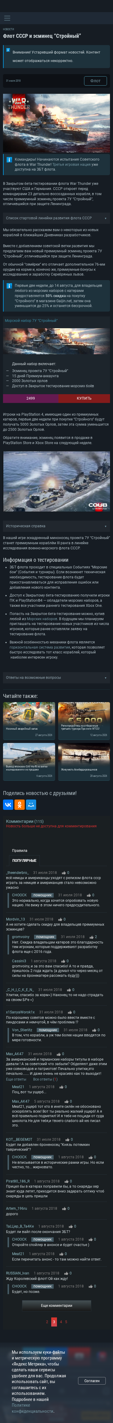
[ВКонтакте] (8, 805)
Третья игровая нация (71, 164)
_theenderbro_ (17, 873)
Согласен (92, 1381)
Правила (19, 851)
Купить (84, 398)
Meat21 (18, 1087)
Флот (95, 80)
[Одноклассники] (19, 805)
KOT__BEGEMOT (19, 1139)
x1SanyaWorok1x (20, 1012)
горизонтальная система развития (40, 647)
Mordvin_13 (15, 919)
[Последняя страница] (88, 1321)
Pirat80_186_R (18, 1181)
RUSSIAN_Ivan (17, 1273)
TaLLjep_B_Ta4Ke (20, 1226)
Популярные (24, 861)
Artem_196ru (16, 1208)
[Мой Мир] (31, 805)
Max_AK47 (15, 1054)
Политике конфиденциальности (32, 1408)
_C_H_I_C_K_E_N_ (20, 990)
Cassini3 (19, 961)
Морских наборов (42, 619)
